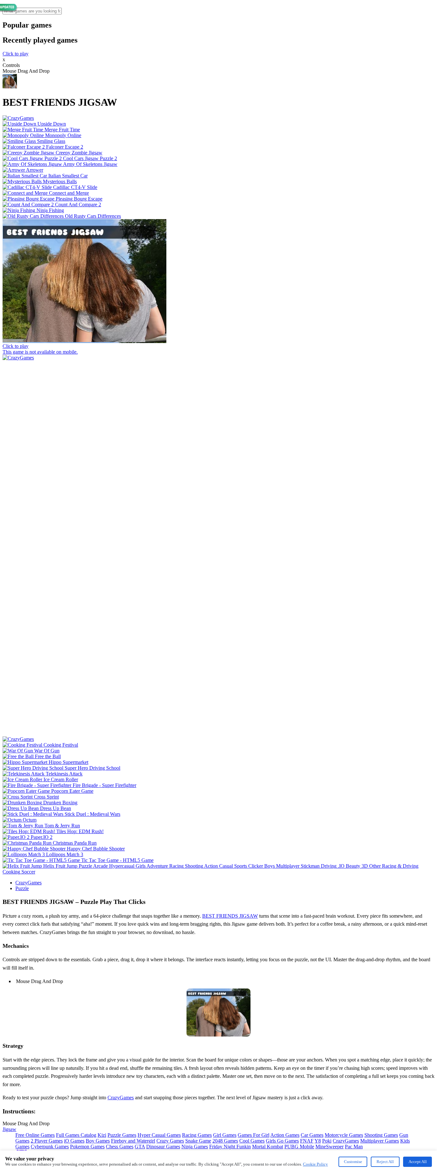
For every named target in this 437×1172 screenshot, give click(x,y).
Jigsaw (9, 1129)
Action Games (284, 1135)
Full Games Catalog (76, 1135)
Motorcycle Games (344, 1135)
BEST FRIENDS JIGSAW (230, 916)
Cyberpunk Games (50, 1146)
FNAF (307, 1140)
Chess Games (119, 1146)
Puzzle (22, 888)
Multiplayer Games (379, 1140)
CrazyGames (28, 882)
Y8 (317, 1140)
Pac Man (354, 1146)
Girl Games (224, 1135)
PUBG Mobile (299, 1146)
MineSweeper (329, 1146)
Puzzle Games (121, 1135)
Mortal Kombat (267, 1146)
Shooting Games (381, 1135)
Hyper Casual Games (159, 1135)
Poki (326, 1140)
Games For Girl (253, 1135)
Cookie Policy (315, 1164)
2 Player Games (47, 1140)
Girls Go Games (282, 1140)
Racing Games (197, 1135)
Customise (353, 1161)
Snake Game (198, 1140)
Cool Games (252, 1140)
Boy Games (98, 1140)
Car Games (312, 1135)
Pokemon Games (87, 1146)
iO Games (74, 1140)
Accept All (418, 1161)
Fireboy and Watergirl (133, 1140)
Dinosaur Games (163, 1146)
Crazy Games (170, 1140)
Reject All (385, 1161)
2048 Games (225, 1140)
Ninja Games (194, 1146)
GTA (140, 1146)
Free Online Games (35, 1135)
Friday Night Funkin (230, 1146)
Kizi (102, 1135)
